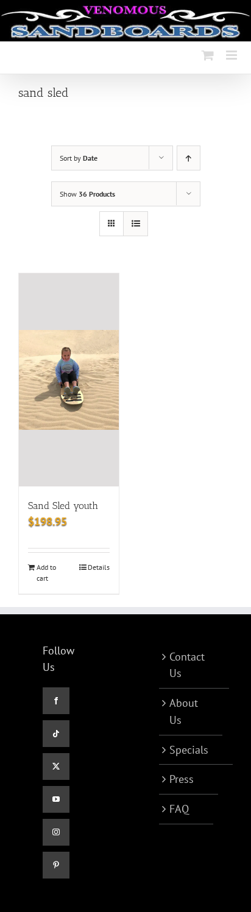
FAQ (179, 809)
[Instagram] (56, 832)
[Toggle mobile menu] (232, 55)
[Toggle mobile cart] (208, 55)
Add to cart (46, 573)
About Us (183, 711)
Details (99, 567)
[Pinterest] (56, 865)
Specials (188, 750)
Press (181, 779)
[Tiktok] (56, 733)
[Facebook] (56, 700)
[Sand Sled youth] (69, 379)
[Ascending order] (188, 158)
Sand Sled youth (63, 505)
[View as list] (135, 224)
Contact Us (187, 665)
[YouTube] (56, 799)
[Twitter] (56, 766)
